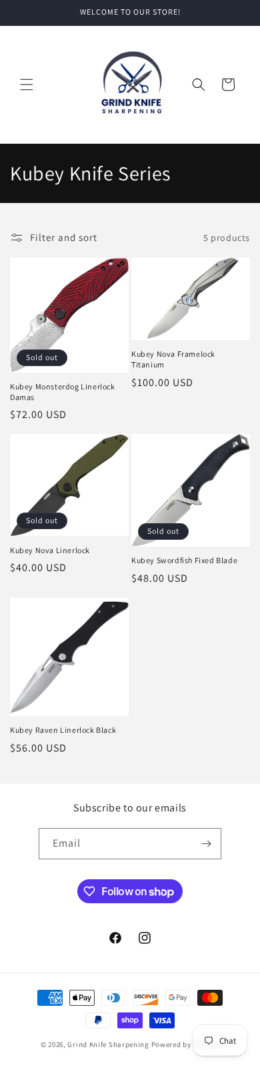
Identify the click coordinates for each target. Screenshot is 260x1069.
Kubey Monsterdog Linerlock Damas (62, 391)
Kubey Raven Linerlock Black (63, 730)
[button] (26, 84)
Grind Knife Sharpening (108, 1044)
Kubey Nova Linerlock (50, 550)
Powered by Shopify (185, 1044)
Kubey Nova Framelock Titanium (173, 359)
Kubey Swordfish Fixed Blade (184, 560)
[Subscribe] (206, 843)
